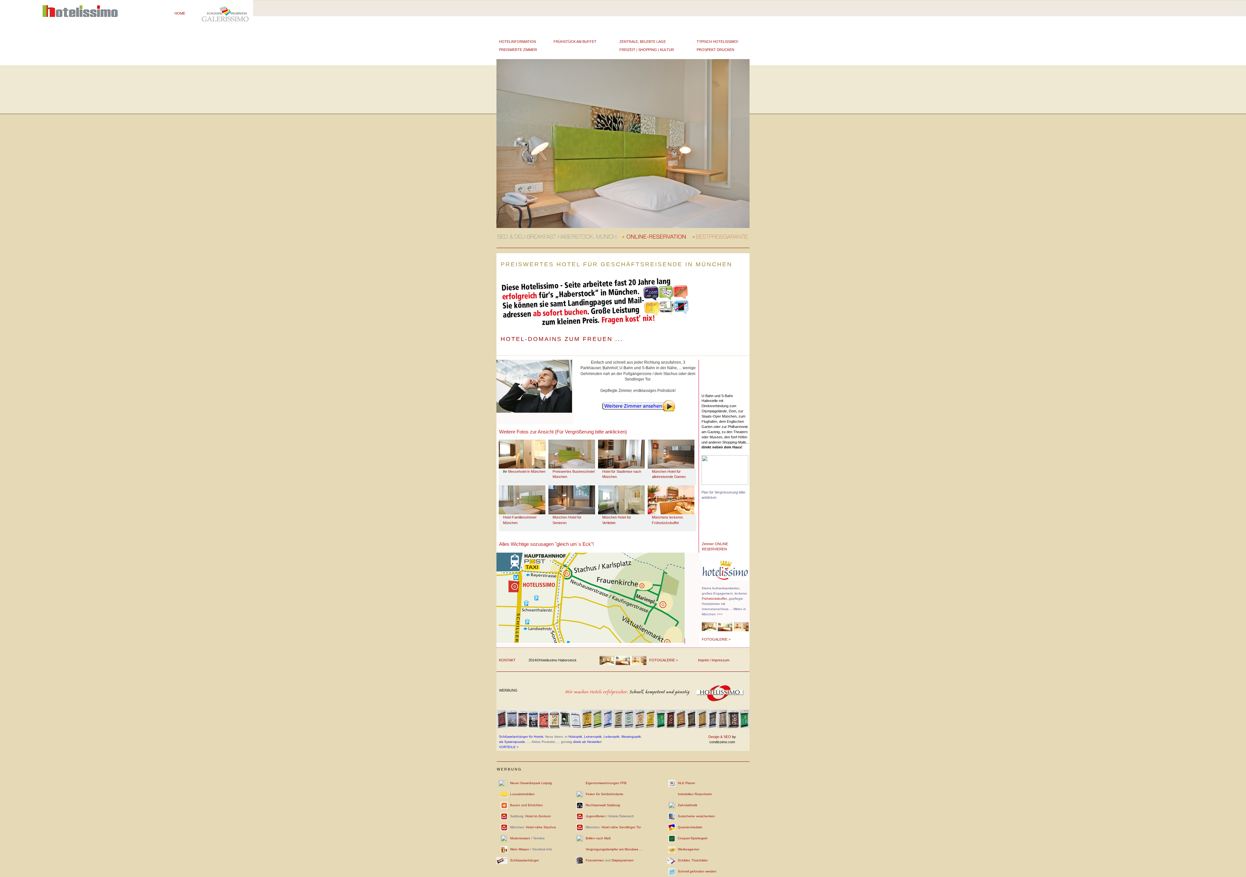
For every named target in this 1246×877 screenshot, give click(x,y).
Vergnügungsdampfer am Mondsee (612, 849)
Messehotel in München (526, 471)
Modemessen (520, 838)
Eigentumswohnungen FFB (606, 783)
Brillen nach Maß (598, 838)
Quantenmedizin (690, 827)
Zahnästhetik (687, 805)
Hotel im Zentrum (538, 816)
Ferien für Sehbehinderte (604, 794)
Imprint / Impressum (713, 660)
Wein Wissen (519, 849)
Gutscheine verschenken (696, 816)
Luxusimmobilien (522, 794)
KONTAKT (507, 660)
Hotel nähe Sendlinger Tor (621, 827)
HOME (180, 13)
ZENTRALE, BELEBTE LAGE (642, 42)
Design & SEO (719, 737)
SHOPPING (647, 50)
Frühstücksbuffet (714, 598)
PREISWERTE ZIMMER (518, 50)
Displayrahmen (623, 860)
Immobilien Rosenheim (695, 794)
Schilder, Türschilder (693, 860)
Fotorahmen (595, 860)
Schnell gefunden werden (697, 871)
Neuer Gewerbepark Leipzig (531, 783)
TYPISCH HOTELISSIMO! (717, 42)
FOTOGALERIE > (716, 639)
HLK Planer (686, 783)
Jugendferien (595, 816)
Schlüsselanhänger (524, 860)
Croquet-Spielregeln (693, 838)
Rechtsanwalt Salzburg (603, 805)
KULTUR (667, 50)
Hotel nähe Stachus (541, 827)
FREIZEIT (627, 50)
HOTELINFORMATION (517, 42)
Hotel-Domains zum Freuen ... (562, 338)
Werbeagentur (688, 849)
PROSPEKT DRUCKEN (715, 50)
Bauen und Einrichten (526, 805)
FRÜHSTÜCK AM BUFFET (575, 42)
